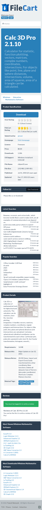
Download (21, 114)
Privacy (8, 507)
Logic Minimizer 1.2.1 (11, 436)
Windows (6, 97)
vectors (31, 381)
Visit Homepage (24, 140)
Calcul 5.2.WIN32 (10, 455)
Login (11, 17)
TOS (3, 507)
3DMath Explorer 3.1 (11, 441)
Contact (15, 507)
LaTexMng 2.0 (9, 445)
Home (7, 23)
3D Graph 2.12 (9, 448)
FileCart (19, 9)
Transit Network (13, 503)
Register (4, 17)
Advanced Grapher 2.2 (12, 438)
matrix (21, 383)
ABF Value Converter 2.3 (12, 450)
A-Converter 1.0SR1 (11, 452)
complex (27, 383)
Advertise (23, 507)
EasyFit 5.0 (7, 434)
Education (17, 97)
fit (26, 381)
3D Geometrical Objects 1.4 (14, 489)
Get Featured (33, 189)
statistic (21, 381)
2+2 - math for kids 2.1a (12, 443)
